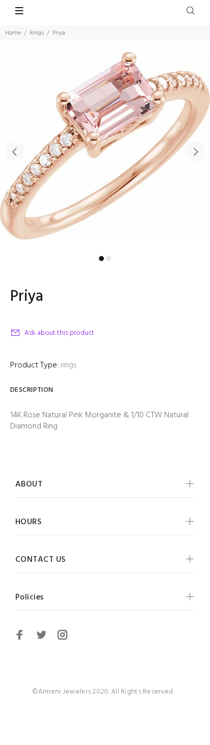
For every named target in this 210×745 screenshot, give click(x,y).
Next (195, 151)
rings (68, 365)
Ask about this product (59, 333)
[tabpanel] (105, 145)
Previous (14, 151)
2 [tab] (108, 258)
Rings (37, 33)
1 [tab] (101, 258)
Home (13, 33)
